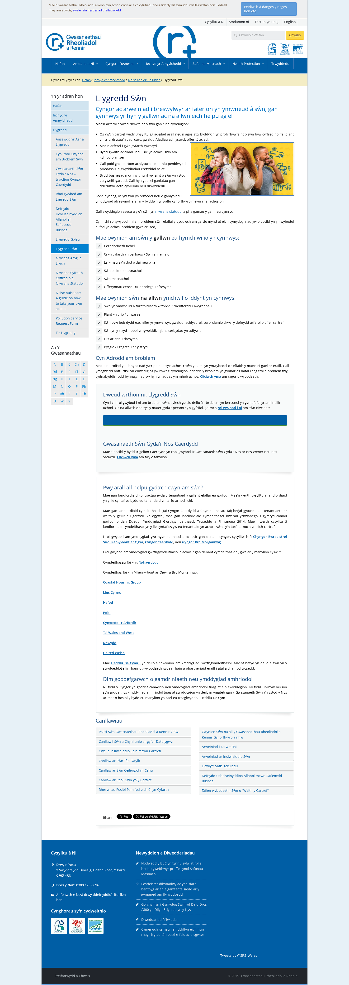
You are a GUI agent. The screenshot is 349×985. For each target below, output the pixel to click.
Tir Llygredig (65, 332)
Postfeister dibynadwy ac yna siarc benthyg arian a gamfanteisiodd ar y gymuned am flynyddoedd (170, 889)
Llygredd (60, 130)
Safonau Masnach (207, 63)
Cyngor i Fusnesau (120, 63)
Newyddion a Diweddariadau (165, 853)
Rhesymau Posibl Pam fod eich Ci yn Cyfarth (134, 789)
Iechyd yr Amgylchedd (163, 63)
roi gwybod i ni (230, 408)
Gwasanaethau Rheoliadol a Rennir (269, 976)
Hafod (108, 602)
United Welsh (114, 653)
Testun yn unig (266, 21)
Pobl (106, 612)
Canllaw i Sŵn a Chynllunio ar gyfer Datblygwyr (136, 741)
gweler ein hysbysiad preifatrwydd (97, 10)
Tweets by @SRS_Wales (238, 955)
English (290, 21)
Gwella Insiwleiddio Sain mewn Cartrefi (130, 751)
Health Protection (246, 63)
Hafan (60, 63)
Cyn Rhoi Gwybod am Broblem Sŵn (70, 156)
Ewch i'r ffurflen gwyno (195, 420)
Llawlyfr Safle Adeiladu (220, 766)
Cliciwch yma (210, 376)
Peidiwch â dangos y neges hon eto (265, 9)
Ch (77, 364)
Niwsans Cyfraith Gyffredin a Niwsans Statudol (70, 278)
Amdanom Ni (83, 63)
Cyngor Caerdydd (159, 542)
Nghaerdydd (149, 562)
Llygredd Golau (68, 239)
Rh (62, 393)
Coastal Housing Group (122, 582)
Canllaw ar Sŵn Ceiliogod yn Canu (126, 770)
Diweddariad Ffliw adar (159, 919)
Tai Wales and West (118, 632)
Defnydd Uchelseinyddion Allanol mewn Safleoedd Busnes (242, 778)
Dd (54, 371)
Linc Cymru (112, 592)
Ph (84, 386)
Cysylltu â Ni (215, 21)
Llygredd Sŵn (66, 248)
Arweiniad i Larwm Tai (219, 746)
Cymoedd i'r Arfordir (119, 622)
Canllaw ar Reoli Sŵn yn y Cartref (125, 780)
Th (84, 393)
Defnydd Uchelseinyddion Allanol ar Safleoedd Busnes (69, 219)
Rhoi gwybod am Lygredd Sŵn (69, 196)
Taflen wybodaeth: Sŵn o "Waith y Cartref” (235, 790)
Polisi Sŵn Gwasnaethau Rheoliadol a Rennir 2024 (138, 731)
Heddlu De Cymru (125, 663)
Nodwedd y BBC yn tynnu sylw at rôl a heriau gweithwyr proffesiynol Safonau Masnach (172, 868)
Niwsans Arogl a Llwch (68, 261)
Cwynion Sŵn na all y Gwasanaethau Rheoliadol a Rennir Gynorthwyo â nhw (241, 734)
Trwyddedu (280, 63)
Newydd (109, 643)
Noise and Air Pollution (144, 80)
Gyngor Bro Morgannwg (201, 542)
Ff (76, 371)
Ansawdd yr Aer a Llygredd (70, 142)
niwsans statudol (168, 211)
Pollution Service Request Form (69, 321)
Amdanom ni (239, 21)
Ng (54, 379)
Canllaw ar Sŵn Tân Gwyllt (119, 760)
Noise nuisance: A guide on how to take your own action (69, 300)
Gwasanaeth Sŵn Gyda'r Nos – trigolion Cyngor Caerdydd (69, 176)
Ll (84, 379)
